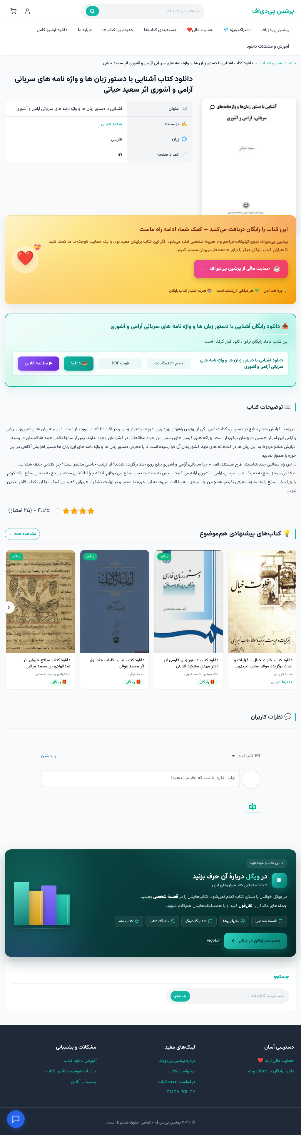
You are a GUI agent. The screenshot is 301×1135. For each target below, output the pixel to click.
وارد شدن (49, 756)
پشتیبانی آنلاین (83, 1082)
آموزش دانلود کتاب (80, 1060)
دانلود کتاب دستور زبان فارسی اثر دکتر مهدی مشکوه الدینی (191, 663)
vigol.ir (213, 941)
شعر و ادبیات (271, 63)
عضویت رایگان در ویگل (259, 941)
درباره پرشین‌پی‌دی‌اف (176, 1060)
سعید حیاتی (111, 124)
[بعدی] (8, 607)
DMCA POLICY (181, 1092)
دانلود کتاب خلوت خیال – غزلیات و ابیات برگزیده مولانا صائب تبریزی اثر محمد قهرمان (263, 666)
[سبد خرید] (13, 11)
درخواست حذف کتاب (176, 1082)
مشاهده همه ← (22, 534)
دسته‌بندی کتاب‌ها (160, 30)
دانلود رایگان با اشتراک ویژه (271, 1071)
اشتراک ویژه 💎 (237, 30)
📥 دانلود (79, 363)
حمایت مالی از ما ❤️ (276, 1060)
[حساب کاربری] (27, 11)
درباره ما (85, 30)
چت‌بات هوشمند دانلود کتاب (71, 1071)
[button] (212, 107)
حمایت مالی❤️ (200, 30)
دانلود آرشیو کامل (52, 30)
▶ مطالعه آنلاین (39, 363)
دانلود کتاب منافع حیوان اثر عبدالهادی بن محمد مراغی (47, 663)
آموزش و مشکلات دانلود (268, 46)
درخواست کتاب (181, 1071)
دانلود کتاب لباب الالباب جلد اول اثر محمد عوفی (117, 663)
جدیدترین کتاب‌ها (117, 30)
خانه (292, 63)
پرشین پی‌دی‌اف (273, 11)
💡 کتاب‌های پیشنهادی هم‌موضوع (245, 534)
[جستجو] (92, 11)
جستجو (180, 996)
